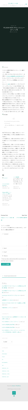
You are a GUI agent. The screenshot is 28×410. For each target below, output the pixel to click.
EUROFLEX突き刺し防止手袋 (8, 324)
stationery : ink (5, 368)
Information (4, 353)
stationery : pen (13, 25)
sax (2, 365)
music (3, 356)
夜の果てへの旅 (13, 3)
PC (2, 359)
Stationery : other (6, 373)
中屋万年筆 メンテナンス (7, 307)
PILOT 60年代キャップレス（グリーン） (10, 321)
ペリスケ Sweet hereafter (5, 184)
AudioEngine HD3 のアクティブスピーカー (11, 295)
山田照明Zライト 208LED (7, 300)
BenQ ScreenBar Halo (6, 316)
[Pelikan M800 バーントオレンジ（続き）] (7, 199)
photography (4, 362)
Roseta (13, 385)
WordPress (18, 385)
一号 (8, 84)
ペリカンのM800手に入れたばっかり (14, 76)
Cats (3, 350)
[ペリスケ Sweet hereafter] (7, 180)
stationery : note (5, 371)
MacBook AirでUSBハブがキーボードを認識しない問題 (13, 303)
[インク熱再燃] (18, 183)
